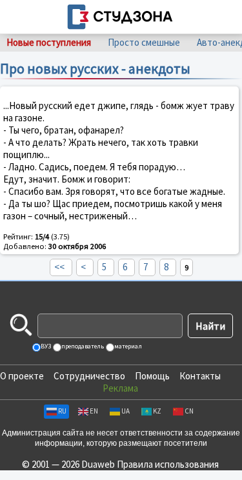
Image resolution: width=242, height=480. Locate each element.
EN (94, 410)
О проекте (22, 376)
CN (189, 410)
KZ (157, 410)
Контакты (200, 376)
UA (125, 410)
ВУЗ (45, 346)
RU (62, 410)
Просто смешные (144, 42)
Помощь (152, 376)
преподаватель (82, 346)
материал (127, 346)
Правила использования (168, 464)
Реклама (120, 388)
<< (59, 267)
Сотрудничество (89, 376)
